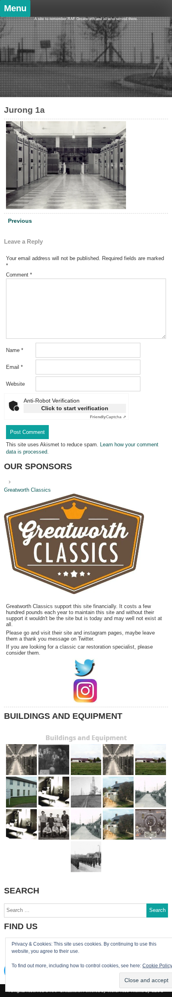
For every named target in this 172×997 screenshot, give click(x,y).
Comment (19, 275)
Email (14, 367)
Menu (15, 8)
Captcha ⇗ (108, 417)
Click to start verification (74, 408)
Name (14, 350)
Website (15, 384)
